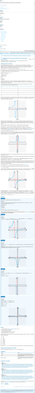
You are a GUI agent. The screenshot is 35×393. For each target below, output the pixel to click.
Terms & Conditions (28, 391)
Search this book (2, 11)
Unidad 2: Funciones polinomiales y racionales (27, 53)
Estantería (8, 53)
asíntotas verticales (16, 60)
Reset (1, 21)
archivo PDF (15, 349)
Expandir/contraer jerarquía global (1, 53)
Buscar (1, 52)
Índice (30, 59)
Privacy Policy (24, 391)
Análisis (19, 53)
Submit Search (2, 13)
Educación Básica (13, 53)
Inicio (3, 53)
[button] (2, 41)
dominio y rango (26, 164)
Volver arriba (2, 386)
